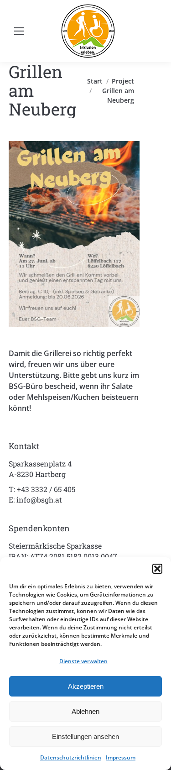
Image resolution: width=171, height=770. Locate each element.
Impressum (120, 757)
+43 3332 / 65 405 (46, 489)
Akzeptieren (86, 686)
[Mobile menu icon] (19, 31)
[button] (157, 568)
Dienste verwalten (83, 661)
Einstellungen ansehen (85, 736)
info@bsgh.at (39, 499)
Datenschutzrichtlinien (70, 757)
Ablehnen (85, 711)
